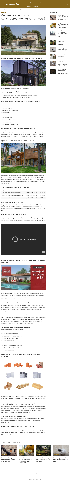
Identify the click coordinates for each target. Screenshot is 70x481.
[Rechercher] (67, 4)
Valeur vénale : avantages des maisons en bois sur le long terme (43, 459)
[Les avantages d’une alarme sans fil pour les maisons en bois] (53, 49)
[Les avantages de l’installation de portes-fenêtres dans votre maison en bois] (53, 71)
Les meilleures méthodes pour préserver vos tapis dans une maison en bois (63, 33)
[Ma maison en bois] (14, 4)
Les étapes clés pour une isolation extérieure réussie (63, 56)
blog (4, 12)
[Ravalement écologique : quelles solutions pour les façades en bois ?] (53, 17)
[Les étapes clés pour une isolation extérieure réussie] (53, 56)
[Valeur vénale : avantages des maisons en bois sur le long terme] (53, 42)
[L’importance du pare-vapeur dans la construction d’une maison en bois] (53, 63)
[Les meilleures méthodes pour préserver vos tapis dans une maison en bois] (53, 33)
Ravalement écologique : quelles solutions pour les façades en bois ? (8, 459)
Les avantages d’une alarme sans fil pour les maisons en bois (63, 49)
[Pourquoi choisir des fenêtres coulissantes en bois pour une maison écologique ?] (53, 25)
